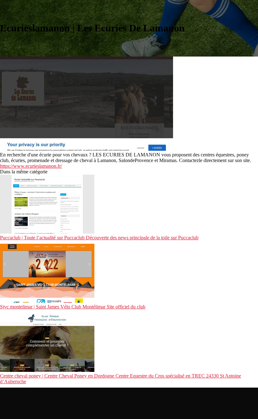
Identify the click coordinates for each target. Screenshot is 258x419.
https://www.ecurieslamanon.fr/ (31, 166)
